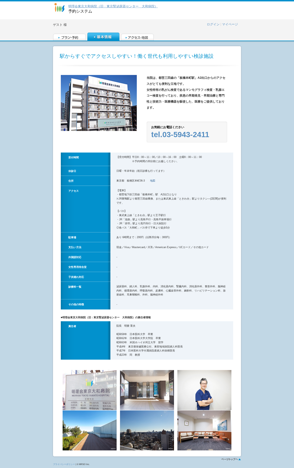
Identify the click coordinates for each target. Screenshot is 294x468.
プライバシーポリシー (64, 464)
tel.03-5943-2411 (180, 134)
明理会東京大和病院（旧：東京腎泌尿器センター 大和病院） (113, 6)
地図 (152, 180)
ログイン (213, 24)
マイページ (230, 24)
